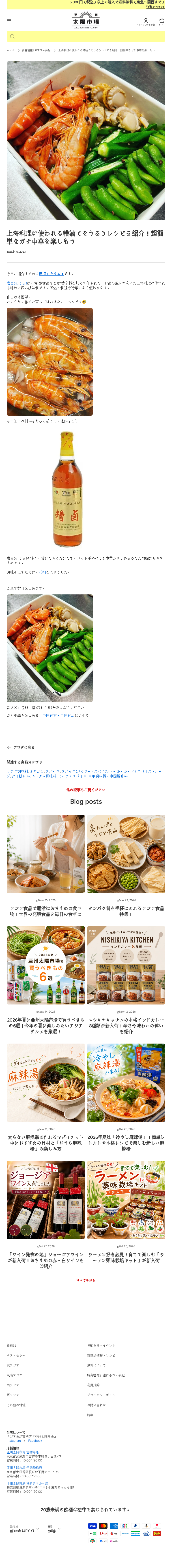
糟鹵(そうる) (17, 283)
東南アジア (14, 1375)
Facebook (35, 1441)
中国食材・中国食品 (59, 715)
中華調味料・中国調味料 (108, 776)
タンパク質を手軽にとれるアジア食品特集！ (126, 911)
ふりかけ (37, 771)
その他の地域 (16, 1405)
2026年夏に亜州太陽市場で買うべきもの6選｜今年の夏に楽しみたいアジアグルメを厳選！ (46, 1025)
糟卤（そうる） (51, 274)
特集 (90, 1415)
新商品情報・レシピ (101, 1356)
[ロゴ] (86, 20)
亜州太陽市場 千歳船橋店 (24, 1468)
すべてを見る (86, 1281)
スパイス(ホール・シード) (115, 771)
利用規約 (93, 1385)
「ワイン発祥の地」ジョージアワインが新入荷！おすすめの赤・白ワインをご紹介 (46, 1260)
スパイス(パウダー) (77, 771)
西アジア (13, 1395)
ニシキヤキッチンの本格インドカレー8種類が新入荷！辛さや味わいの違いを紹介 (126, 1025)
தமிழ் (52, 1531)
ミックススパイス (72, 776)
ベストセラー (16, 1356)
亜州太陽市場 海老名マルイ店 (27, 1484)
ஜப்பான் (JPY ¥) (22, 1531)
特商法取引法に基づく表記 (106, 1375)
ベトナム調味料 (43, 776)
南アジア (13, 1385)
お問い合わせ (96, 1405)
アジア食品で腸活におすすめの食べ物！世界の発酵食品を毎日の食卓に (46, 911)
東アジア (13, 1365)
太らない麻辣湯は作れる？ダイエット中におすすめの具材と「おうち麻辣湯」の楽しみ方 (46, 1143)
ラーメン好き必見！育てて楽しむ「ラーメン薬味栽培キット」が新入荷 (126, 1257)
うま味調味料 (17, 771)
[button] (161, 20)
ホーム (11, 50)
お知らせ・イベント (101, 1345)
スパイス (53, 771)
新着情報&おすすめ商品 (36, 50)
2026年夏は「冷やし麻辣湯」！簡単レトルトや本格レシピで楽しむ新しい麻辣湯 (126, 1143)
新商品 (11, 1345)
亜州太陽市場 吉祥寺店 (23, 1452)
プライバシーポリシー (102, 1395)
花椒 (42, 572)
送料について (155, 7)
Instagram (14, 1441)
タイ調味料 (21, 776)
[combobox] (86, 36)
